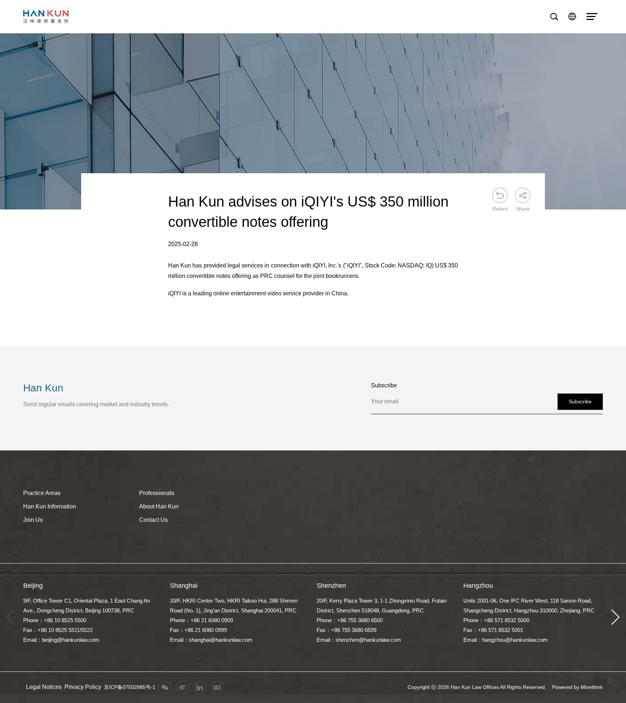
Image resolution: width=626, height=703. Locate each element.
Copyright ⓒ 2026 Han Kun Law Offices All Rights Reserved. (477, 687)
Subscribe (580, 401)
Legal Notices (44, 687)
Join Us (33, 520)
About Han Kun (159, 506)
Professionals (156, 493)
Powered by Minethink (577, 687)
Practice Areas (41, 493)
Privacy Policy (82, 687)
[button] (615, 617)
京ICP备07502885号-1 (129, 687)
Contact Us (153, 520)
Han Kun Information (49, 506)
